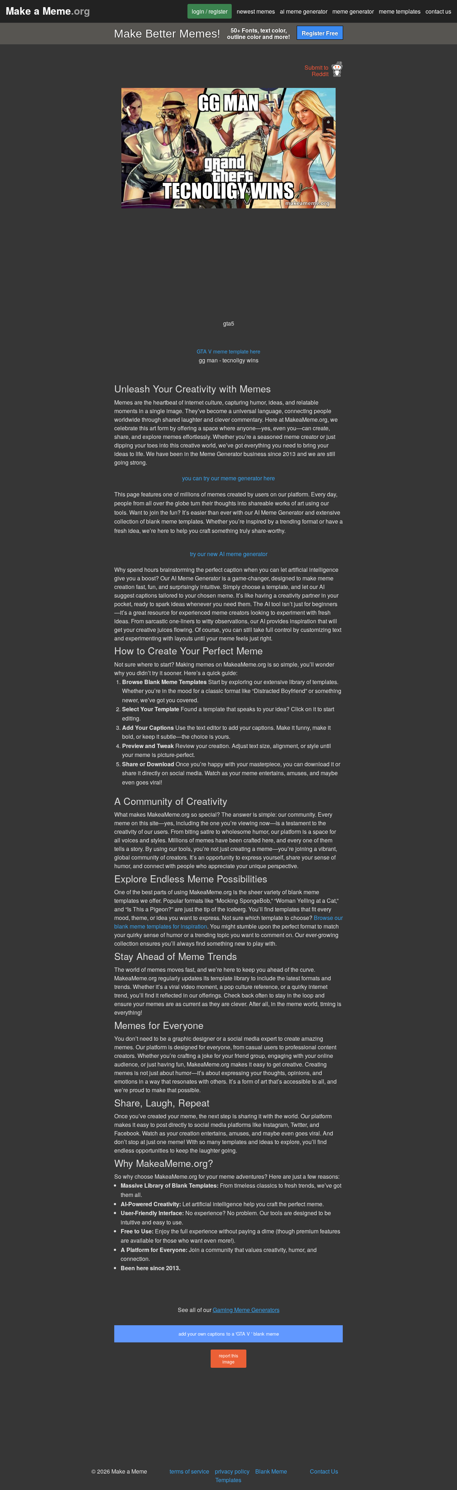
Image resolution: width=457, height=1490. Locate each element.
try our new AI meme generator (228, 554)
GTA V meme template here (228, 351)
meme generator (353, 11)
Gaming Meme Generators (246, 1310)
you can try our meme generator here (228, 478)
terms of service (189, 1471)
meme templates (400, 11)
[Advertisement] (55, 195)
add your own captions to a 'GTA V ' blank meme (229, 1333)
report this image (228, 1358)
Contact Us (324, 1471)
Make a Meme (48, 10)
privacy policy (232, 1471)
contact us (438, 11)
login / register (209, 11)
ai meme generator (303, 11)
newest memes (256, 11)
